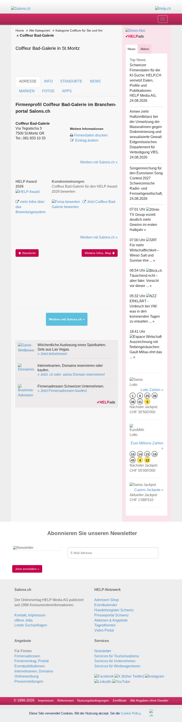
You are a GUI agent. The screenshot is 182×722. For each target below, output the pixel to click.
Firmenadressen (27, 656)
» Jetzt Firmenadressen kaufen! (62, 391)
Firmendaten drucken (91, 135)
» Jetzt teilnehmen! (52, 354)
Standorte (28, 253)
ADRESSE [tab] (28, 81)
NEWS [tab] (95, 81)
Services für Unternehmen (114, 661)
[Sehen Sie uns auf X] (129, 676)
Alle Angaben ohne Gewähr (149, 700)
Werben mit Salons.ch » (99, 162)
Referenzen (65, 700)
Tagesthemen (105, 625)
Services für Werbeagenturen (117, 666)
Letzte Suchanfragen (30, 625)
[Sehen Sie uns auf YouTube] (121, 681)
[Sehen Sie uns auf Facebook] (104, 676)
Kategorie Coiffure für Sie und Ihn (79, 30)
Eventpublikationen (29, 666)
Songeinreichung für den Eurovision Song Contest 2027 (146, 173)
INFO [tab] (48, 81)
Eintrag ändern (87, 140)
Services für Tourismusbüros (116, 656)
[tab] (131, 48)
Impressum (46, 700)
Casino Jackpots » (148, 490)
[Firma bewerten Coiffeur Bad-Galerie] (66, 202)
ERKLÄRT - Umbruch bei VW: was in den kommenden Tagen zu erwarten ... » (145, 311)
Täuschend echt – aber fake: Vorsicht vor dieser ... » (144, 281)
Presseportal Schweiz (111, 615)
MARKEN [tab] (27, 91)
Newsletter (102, 651)
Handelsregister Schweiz (114, 610)
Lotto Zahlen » (152, 390)
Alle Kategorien (39, 30)
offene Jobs (23, 620)
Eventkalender (105, 605)
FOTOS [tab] (48, 91)
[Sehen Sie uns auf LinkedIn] (102, 681)
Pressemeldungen (28, 681)
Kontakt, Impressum (30, 615)
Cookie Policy (130, 713)
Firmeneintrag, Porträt (31, 661)
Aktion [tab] (144, 49)
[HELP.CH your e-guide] (163, 8)
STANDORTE (71, 81)
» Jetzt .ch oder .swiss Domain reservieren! (71, 374)
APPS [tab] (67, 91)
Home (20, 30)
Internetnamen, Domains (33, 671)
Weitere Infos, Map (98, 253)
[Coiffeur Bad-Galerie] (28, 191)
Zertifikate (120, 700)
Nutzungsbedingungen (93, 700)
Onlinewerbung (26, 676)
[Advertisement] (96, 287)
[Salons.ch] (20, 8)
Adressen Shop (106, 600)
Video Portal (104, 630)
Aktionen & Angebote (111, 620)
